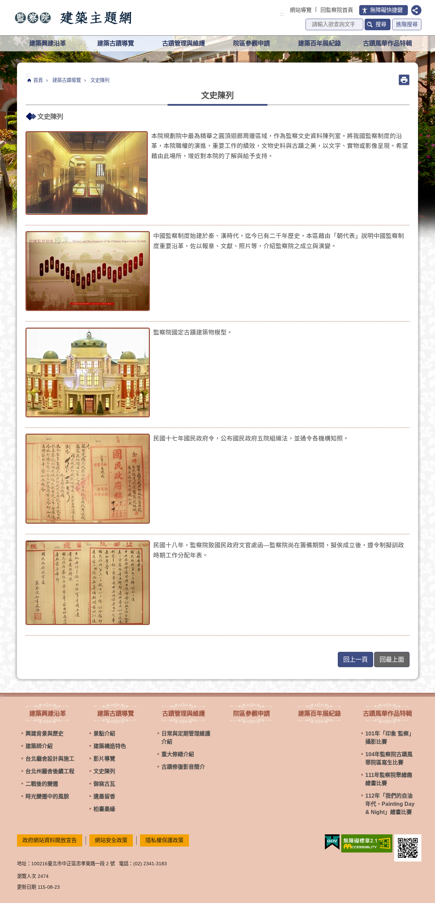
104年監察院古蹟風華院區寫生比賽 (389, 758)
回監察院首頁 (336, 10)
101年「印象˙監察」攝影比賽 (389, 738)
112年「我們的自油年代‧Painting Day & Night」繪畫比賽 (390, 804)
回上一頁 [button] (355, 659)
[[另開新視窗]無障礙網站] (367, 843)
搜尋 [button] (381, 24)
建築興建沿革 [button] (47, 43)
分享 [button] (416, 10)
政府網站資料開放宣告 (49, 840)
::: (282, 14)
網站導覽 (301, 10)
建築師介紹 (39, 746)
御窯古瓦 (104, 784)
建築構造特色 (109, 746)
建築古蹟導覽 (66, 80)
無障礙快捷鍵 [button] (386, 10)
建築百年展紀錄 (319, 43)
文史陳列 (99, 80)
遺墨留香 (104, 796)
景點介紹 (104, 733)
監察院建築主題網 (74, 17)
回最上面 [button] (392, 659)
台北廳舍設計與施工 (49, 759)
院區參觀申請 (251, 43)
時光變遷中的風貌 (47, 796)
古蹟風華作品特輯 (387, 713)
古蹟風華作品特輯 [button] (387, 43)
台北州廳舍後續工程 (49, 771)
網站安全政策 (111, 840)
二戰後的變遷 (41, 784)
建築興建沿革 (47, 713)
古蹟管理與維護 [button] (183, 43)
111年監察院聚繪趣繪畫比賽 (388, 779)
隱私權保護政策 (164, 840)
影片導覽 (104, 759)
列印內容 (404, 79)
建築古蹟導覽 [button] (115, 43)
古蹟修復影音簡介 (183, 767)
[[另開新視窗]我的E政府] (332, 842)
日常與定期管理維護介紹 (185, 738)
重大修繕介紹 (177, 754)
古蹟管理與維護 (183, 713)
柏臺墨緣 (104, 809)
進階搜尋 (407, 24)
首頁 (38, 80)
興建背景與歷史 (44, 733)
